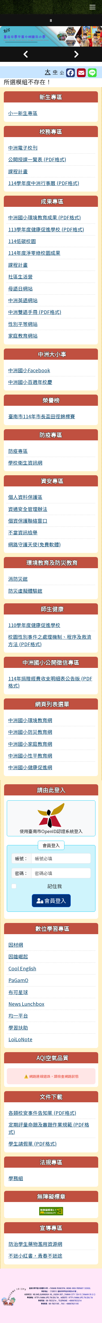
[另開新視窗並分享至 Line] (92, 72)
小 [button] (62, 72)
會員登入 (54, 900)
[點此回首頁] (51, 36)
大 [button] (48, 71)
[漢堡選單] (92, 7)
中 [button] (55, 71)
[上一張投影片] (25, 54)
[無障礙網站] (51, 1210)
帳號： (21, 858)
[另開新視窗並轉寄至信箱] (81, 72)
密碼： (21, 873)
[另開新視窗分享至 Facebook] (70, 72)
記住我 (54, 886)
